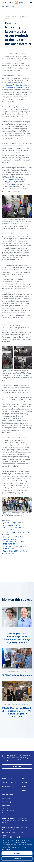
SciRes (17, 490)
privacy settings (20, 847)
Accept (17, 853)
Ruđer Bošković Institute (13, 87)
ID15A (7, 184)
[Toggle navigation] (31, 2)
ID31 (14, 184)
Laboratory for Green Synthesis (16, 85)
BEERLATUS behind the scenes (17, 675)
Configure (17, 858)
